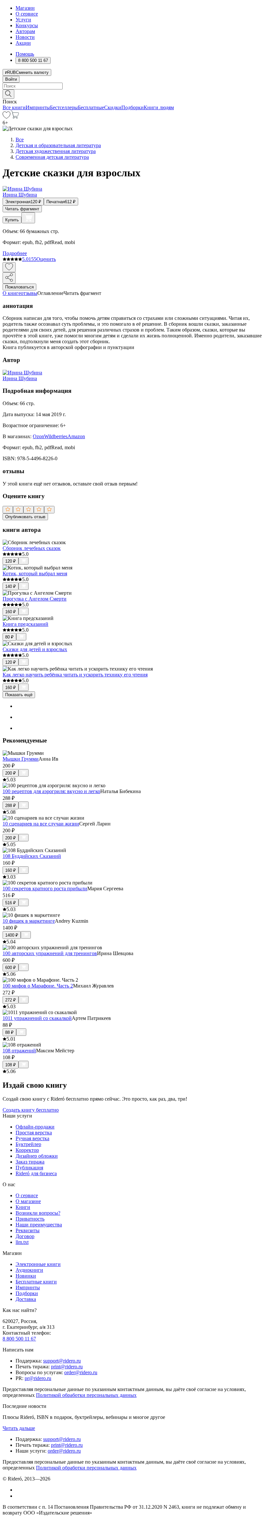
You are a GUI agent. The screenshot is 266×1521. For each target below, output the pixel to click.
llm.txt (22, 1242)
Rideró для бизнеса (36, 1173)
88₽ (9, 1032)
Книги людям (159, 107)
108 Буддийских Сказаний (32, 856)
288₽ (10, 805)
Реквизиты (28, 1230)
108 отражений (19, 1050)
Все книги (14, 107)
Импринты (38, 107)
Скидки (112, 107)
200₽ (10, 773)
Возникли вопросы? (38, 1213)
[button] (133, 94)
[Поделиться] (9, 278)
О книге (12, 293)
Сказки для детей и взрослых (35, 649)
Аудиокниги (29, 1270)
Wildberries (55, 436)
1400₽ (11, 935)
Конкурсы (27, 25)
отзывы (29, 293)
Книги (23, 1207)
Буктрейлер (28, 1144)
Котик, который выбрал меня (35, 573)
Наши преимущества (39, 1224)
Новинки (26, 1276)
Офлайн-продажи (35, 1126)
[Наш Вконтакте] (19, 1489)
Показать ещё (18, 694)
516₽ (10, 902)
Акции (23, 43)
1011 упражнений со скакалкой (37, 1018)
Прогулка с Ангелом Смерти (34, 599)
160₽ (10, 611)
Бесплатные (91, 107)
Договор (25, 1236)
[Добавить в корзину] (28, 217)
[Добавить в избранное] (9, 267)
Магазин (25, 8)
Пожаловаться (19, 287)
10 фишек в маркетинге (29, 921)
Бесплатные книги (36, 1281)
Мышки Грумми (21, 759)
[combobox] (133, 86)
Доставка (26, 1299)
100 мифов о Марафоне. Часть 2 (38, 986)
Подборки (132, 107)
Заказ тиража (30, 1161)
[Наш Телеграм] (18, 1496)
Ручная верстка (32, 1138)
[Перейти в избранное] (6, 117)
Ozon (38, 436)
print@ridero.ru (67, 1366)
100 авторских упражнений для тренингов (50, 953)
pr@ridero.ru (38, 1378)
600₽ (10, 967)
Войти (11, 79)
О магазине (28, 1201)
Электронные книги (38, 1264)
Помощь (25, 54)
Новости (25, 37)
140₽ (10, 586)
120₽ (10, 561)
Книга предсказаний (25, 624)
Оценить (46, 259)
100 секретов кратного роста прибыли (45, 888)
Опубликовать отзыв (25, 516)
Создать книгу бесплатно (31, 1110)
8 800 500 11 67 (19, 1338)
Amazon (76, 436)
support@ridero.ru (62, 1360)
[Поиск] (8, 94)
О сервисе (27, 14)
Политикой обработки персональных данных (86, 1395)
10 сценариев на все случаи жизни (41, 823)
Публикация (29, 1167)
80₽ (9, 637)
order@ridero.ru (80, 1372)
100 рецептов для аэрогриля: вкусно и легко (51, 791)
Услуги (23, 19)
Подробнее (15, 253)
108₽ (10, 1064)
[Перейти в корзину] (14, 117)
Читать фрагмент (22, 208)
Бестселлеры (64, 107)
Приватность (30, 1219)
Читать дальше (19, 1428)
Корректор (27, 1150)
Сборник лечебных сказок (32, 548)
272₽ (10, 1000)
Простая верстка (34, 1132)
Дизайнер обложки (37, 1156)
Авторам (25, 31)
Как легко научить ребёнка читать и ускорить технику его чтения (75, 674)
